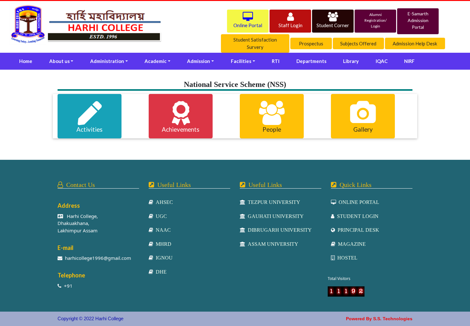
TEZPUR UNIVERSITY (272, 202)
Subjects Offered (358, 43)
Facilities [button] (241, 61)
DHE (160, 271)
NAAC (162, 229)
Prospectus (311, 43)
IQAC (382, 61)
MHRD (162, 243)
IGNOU (163, 257)
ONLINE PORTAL (357, 202)
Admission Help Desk (415, 43)
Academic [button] (156, 61)
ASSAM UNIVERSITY (271, 243)
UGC (160, 216)
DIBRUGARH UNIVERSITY (278, 229)
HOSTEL (346, 257)
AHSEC (163, 202)
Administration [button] (107, 61)
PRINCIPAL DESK (357, 229)
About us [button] (59, 61)
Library (351, 61)
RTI (275, 61)
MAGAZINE (350, 243)
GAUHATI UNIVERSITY (274, 216)
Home (27, 61)
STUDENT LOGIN (356, 216)
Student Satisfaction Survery (255, 43)
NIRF (409, 61)
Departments (311, 61)
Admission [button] (198, 61)
